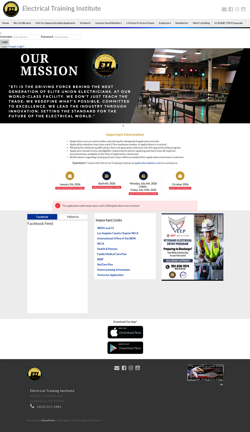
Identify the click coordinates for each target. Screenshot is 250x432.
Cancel (4, 47)
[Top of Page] (221, 384)
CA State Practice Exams (140, 22)
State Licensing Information (113, 269)
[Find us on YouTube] (244, 10)
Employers (165, 22)
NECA (100, 243)
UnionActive (48, 420)
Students (85, 22)
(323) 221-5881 (49, 406)
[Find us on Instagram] (237, 10)
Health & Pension (107, 248)
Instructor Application (110, 275)
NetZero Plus (105, 264)
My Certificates (22, 22)
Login (4, 42)
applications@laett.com (148, 162)
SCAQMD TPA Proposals (228, 22)
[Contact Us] (225, 10)
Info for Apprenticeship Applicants (55, 22)
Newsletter (181, 22)
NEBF (100, 259)
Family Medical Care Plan (112, 254)
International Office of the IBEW (116, 238)
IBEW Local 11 (105, 228)
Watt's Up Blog (201, 22)
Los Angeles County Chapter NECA (117, 233)
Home (5, 22)
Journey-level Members (108, 22)
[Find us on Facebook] (231, 10)
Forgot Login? (16, 46)
